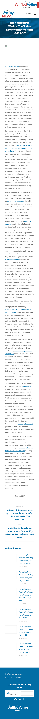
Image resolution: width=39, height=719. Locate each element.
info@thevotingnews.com (14, 674)
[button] (27, 14)
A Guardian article (12, 67)
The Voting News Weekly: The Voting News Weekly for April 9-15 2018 (26, 647)
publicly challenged (25, 424)
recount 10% (26, 386)
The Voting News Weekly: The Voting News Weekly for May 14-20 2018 (26, 559)
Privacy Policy (10, 678)
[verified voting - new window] (25, 8)
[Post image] (11, 558)
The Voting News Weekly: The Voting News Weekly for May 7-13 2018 (26, 576)
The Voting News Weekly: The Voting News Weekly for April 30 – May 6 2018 (26, 595)
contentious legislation (15, 201)
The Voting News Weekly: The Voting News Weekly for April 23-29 (26, 613)
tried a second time (12, 260)
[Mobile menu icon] (35, 14)
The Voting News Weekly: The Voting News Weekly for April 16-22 (26, 630)
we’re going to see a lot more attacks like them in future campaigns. (18, 148)
